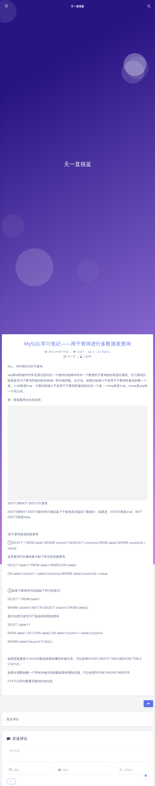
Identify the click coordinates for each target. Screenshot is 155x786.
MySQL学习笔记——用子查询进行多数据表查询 (77, 343)
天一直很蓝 (77, 6)
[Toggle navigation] (148, 6)
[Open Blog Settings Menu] (146, 775)
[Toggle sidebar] (6, 6)
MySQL (106, 351)
